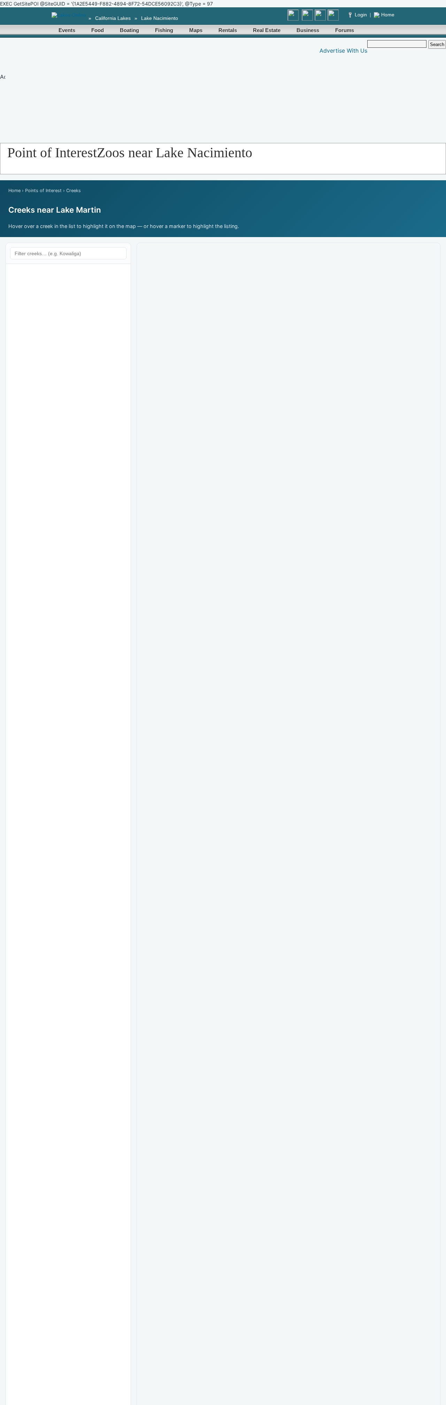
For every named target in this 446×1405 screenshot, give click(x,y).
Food (97, 30)
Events (67, 30)
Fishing (164, 30)
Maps (195, 30)
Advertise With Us (343, 50)
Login (360, 14)
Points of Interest (43, 190)
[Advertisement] (134, 89)
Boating (129, 30)
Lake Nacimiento (159, 18)
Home (387, 14)
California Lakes (113, 18)
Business (308, 30)
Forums (344, 30)
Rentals (227, 30)
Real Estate (266, 30)
